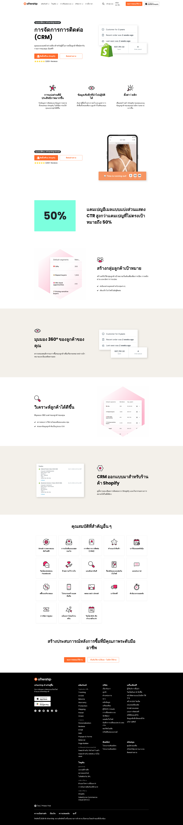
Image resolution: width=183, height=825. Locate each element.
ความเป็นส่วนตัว (40, 813)
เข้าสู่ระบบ (109, 4)
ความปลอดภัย (64, 813)
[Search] (103, 4)
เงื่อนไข (52, 813)
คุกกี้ (74, 813)
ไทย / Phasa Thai (44, 806)
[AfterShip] (31, 3)
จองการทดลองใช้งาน (134, 4)
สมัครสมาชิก (117, 4)
